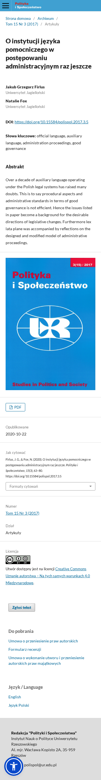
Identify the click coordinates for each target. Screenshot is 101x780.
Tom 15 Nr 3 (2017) (22, 24)
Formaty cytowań (24, 486)
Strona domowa (18, 18)
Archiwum (46, 18)
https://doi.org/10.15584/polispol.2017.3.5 (51, 121)
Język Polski (18, 705)
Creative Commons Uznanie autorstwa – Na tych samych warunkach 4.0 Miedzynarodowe (48, 576)
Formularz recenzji (24, 649)
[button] (14, 766)
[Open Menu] (5, 5)
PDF (17, 407)
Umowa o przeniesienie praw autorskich (43, 640)
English (14, 696)
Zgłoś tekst (21, 607)
